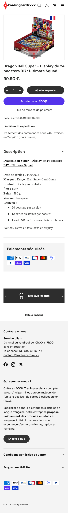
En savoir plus (16, 438)
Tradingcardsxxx (20, 504)
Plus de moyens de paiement (34, 110)
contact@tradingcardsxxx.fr (21, 355)
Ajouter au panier (45, 90)
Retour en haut (34, 314)
